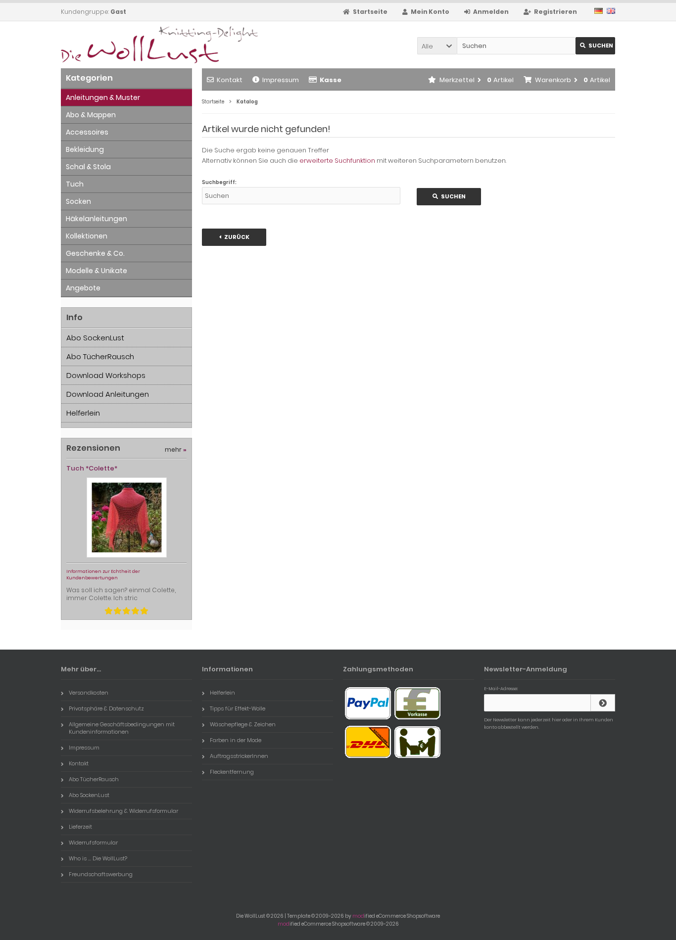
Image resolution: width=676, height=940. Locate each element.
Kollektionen (86, 236)
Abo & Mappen (91, 115)
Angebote (83, 288)
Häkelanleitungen (96, 219)
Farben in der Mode (235, 740)
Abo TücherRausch (100, 356)
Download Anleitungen (107, 394)
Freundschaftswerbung (101, 874)
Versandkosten (88, 693)
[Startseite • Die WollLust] (126, 44)
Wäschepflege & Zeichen (243, 724)
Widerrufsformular (93, 842)
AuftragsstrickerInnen (239, 756)
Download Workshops (105, 375)
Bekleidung (85, 149)
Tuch (75, 184)
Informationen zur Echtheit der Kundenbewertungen (103, 574)
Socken (78, 201)
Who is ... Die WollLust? (98, 858)
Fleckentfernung (232, 772)
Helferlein (83, 413)
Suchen (595, 45)
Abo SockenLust (95, 337)
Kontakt (229, 80)
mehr (176, 449)
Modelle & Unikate (96, 271)
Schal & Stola (88, 167)
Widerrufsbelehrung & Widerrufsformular (123, 811)
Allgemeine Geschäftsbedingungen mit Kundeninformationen (122, 728)
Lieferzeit (80, 827)
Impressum (280, 80)
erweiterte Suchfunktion (337, 160)
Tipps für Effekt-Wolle (237, 708)
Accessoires (87, 132)
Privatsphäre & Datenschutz (106, 708)
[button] (437, 45)
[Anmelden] (603, 703)
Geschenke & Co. (95, 253)
